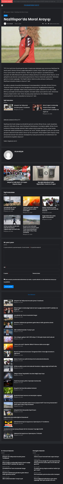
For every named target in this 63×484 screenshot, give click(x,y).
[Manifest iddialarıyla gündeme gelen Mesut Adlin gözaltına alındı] (8, 325)
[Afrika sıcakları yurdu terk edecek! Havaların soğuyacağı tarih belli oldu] (12, 220)
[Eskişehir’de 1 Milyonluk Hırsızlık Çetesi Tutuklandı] (8, 107)
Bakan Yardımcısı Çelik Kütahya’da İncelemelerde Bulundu (50, 209)
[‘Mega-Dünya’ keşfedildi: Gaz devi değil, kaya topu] (8, 376)
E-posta (6, 273)
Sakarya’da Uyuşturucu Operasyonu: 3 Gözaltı (28, 433)
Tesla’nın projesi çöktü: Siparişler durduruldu (27, 381)
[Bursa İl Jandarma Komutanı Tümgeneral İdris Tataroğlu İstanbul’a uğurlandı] (8, 354)
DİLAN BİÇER (10, 23)
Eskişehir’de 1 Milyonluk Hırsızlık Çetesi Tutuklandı (28, 301)
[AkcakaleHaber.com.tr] (31, 5)
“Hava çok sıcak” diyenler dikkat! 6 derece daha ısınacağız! (30, 209)
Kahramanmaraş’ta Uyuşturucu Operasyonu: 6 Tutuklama (31, 422)
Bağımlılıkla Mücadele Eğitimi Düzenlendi (49, 216)
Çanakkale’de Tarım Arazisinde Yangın (22, 1)
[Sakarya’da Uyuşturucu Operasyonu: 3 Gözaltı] (8, 436)
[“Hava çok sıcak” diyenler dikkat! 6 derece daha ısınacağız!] (31, 201)
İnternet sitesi (36, 273)
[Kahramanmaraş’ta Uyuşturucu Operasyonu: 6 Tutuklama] (8, 424)
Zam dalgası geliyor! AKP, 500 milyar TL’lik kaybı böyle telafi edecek (34, 337)
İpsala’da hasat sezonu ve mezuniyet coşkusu (28, 395)
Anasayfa (7, 12)
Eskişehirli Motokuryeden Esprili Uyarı (25, 410)
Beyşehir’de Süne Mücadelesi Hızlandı (25, 388)
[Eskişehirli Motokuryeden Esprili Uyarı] (8, 412)
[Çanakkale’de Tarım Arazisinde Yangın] (12, 201)
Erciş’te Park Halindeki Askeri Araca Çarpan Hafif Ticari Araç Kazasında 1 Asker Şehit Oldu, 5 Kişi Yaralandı (31, 229)
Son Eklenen (31, 294)
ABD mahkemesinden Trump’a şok (24, 330)
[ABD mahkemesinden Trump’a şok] (8, 332)
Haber (12, 12)
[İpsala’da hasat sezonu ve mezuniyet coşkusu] (8, 398)
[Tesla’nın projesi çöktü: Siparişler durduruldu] (8, 383)
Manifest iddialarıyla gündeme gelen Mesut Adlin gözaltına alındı (33, 322)
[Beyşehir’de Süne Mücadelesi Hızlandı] (8, 390)
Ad (5, 267)
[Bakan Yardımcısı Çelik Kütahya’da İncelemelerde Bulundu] (50, 201)
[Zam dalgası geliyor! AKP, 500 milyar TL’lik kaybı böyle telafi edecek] (8, 339)
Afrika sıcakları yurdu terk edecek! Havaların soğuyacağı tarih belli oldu (12, 227)
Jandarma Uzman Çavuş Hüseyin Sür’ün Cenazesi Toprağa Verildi (23, 429)
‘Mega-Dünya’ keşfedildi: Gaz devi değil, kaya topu (29, 373)
